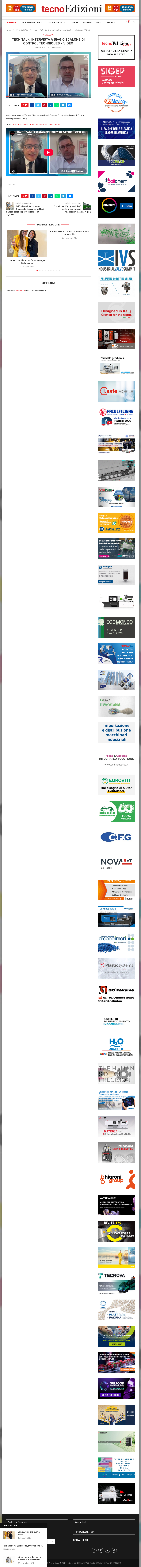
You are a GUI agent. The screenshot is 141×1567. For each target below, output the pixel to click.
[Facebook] (94, 1550)
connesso (20, 290)
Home (8, 30)
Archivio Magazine (17, 1522)
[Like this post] (26, 105)
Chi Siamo (87, 22)
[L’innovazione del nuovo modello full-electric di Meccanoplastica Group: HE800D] (9, 1560)
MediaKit (111, 22)
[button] (11, 250)
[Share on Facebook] (32, 105)
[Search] (133, 22)
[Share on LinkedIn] (50, 105)
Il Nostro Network (32, 22)
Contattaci (80, 1522)
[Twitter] (101, 1550)
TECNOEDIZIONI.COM (84, 1532)
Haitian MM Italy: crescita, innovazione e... (23, 1546)
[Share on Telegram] (63, 105)
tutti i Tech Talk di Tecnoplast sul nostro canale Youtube (37, 124)
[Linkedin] (107, 1550)
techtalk (11, 185)
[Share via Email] (69, 105)
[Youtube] (114, 1550)
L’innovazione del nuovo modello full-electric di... (30, 1558)
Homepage (12, 22)
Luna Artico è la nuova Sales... (29, 1533)
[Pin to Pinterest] (44, 105)
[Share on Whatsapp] (56, 105)
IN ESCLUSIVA (22, 30)
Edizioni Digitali (55, 22)
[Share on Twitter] (38, 105)
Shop (98, 22)
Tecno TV (73, 22)
